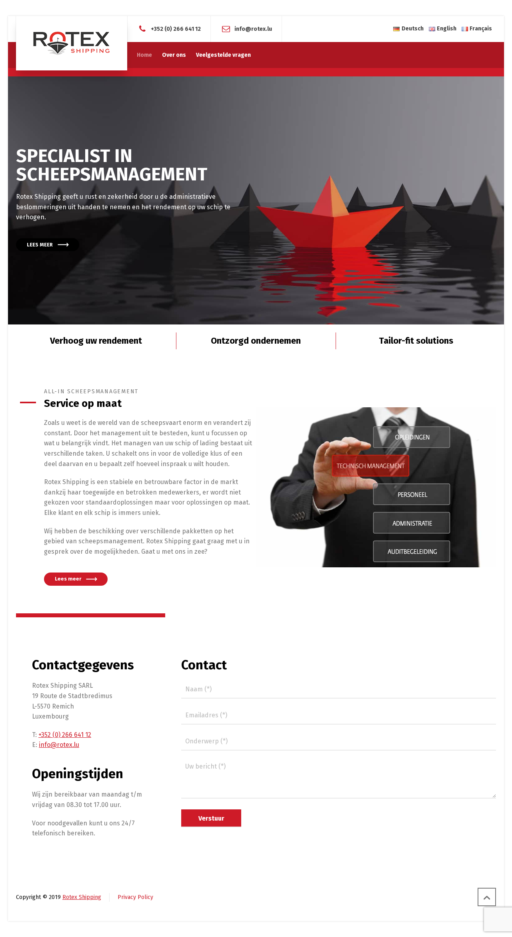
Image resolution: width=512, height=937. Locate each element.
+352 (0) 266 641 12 (176, 28)
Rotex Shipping (81, 897)
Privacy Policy (135, 897)
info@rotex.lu (253, 28)
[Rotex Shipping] (71, 43)
